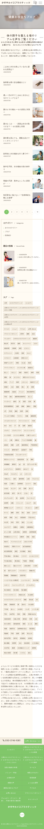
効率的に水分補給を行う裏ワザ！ (16, 153)
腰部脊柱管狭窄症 (20, 397)
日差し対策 (16, 619)
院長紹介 (8, 235)
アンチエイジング (16, 542)
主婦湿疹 (16, 358)
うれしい (13, 373)
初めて (6, 542)
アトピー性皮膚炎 (27, 440)
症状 (29, 402)
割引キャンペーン (9, 460)
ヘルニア (28, 503)
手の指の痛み (8, 561)
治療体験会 (30, 527)
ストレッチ (19, 503)
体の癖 (15, 653)
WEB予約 (12, 614)
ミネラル (22, 653)
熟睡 (25, 600)
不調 (12, 634)
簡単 (18, 614)
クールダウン (30, 585)
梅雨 (24, 624)
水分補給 (22, 551)
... (32, 212)
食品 (23, 522)
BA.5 (10, 426)
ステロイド (7, 358)
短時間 (6, 503)
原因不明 (22, 576)
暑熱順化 (22, 638)
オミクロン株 (21, 368)
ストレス (6, 450)
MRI (35, 503)
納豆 (14, 479)
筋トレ (13, 609)
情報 (17, 363)
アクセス (22, 329)
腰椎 (12, 513)
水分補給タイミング (23, 648)
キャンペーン (27, 344)
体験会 (17, 440)
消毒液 (14, 348)
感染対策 (6, 348)
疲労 (13, 493)
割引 (17, 522)
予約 (5, 614)
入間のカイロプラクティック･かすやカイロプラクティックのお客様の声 (21, 323)
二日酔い (12, 484)
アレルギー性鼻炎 (9, 416)
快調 (5, 484)
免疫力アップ (34, 382)
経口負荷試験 (8, 551)
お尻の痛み (16, 532)
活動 (12, 503)
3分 (37, 600)
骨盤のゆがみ (32, 614)
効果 (21, 411)
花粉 (27, 411)
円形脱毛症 (34, 445)
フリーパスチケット (10, 595)
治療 (17, 406)
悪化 (35, 484)
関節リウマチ (16, 547)
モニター (13, 489)
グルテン (6, 431)
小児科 (35, 566)
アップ (11, 382)
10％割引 (20, 609)
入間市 (22, 334)
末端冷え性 (22, 595)
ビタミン (26, 348)
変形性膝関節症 (8, 406)
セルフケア (7, 527)
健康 (19, 344)
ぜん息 (23, 363)
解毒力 (14, 464)
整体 (32, 460)
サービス (6, 329)
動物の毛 (32, 571)
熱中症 (15, 638)
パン (5, 440)
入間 (5, 303)
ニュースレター (25, 580)
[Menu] (40, 2)
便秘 (5, 605)
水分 (20, 643)
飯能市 (35, 339)
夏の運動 (6, 643)
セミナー (28, 484)
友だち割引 (7, 624)
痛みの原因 (7, 653)
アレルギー (7, 339)
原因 (24, 402)
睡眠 (17, 387)
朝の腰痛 (24, 590)
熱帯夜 (34, 648)
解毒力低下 (15, 450)
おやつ (34, 513)
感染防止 (30, 368)
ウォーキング (31, 498)
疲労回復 (6, 493)
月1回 (10, 411)
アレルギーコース (21, 455)
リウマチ (24, 556)
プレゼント (28, 508)
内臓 (26, 416)
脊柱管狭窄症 (31, 392)
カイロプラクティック (16, 303)
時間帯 (14, 643)
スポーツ (6, 585)
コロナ (35, 344)
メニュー (14, 329)
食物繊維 (6, 464)
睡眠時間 (6, 392)
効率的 (30, 638)
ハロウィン (19, 508)
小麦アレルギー (31, 435)
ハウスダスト (23, 571)
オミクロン (17, 377)
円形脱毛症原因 (8, 455)
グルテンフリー (16, 431)
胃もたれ (29, 634)
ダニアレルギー (8, 498)
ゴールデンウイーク (10, 421)
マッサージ (7, 402)
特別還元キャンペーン (10, 537)
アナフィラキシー (9, 368)
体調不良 (12, 629)
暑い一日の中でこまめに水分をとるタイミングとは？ (16, 97)
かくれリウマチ (33, 556)
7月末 (33, 421)
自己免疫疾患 (27, 547)
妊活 (33, 334)
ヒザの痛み (35, 643)
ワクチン (20, 416)
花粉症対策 (20, 460)
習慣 (32, 387)
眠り (23, 387)
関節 (35, 406)
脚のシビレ (7, 566)
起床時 (22, 498)
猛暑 (24, 426)
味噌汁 (6, 387)
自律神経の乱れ (22, 629)
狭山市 (6, 344)
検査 (12, 445)
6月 (20, 489)
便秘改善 (12, 605)
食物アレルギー (8, 363)
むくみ (30, 624)
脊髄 (11, 518)
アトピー (21, 392)
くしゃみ (29, 522)
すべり (6, 513)
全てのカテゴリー (11, 228)
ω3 (21, 474)
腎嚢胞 (6, 576)
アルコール (35, 479)
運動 (5, 377)
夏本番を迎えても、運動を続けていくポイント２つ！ (16, 139)
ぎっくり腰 (7, 532)
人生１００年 (28, 542)
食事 (32, 373)
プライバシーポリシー (10, 334)
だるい (26, 493)
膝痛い (29, 406)
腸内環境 (21, 479)
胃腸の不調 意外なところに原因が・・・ (16, 182)
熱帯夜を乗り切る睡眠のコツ (14, 82)
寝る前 (31, 600)
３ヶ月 (27, 609)
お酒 (28, 479)
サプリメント (8, 353)
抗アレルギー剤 (31, 464)
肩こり (30, 397)
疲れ (29, 653)
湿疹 (22, 353)
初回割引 (18, 469)
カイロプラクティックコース (12, 600)
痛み (11, 397)
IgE (20, 464)
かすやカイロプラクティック (21, 339)
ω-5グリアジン (8, 469)
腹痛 (17, 634)
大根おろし (7, 479)
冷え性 (6, 522)
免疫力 (26, 373)
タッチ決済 (7, 435)
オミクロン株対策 (18, 435)
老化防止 (6, 547)
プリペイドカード (24, 421)
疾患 (29, 363)
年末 (12, 522)
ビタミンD (28, 474)
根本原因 (26, 643)
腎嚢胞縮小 (14, 576)
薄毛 (30, 450)
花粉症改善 (7, 619)
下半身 (6, 609)
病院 (16, 551)
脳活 (29, 551)
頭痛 (25, 489)
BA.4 (5, 426)
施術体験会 (25, 445)
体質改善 (23, 518)
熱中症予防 (7, 638)
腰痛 (28, 334)
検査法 (15, 527)
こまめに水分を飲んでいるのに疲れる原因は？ (16, 68)
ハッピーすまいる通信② (11, 580)
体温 (37, 373)
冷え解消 (30, 595)
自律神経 (20, 484)
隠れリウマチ (17, 566)
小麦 (11, 440)
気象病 (6, 634)
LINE (36, 619)
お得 (17, 445)
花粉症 (14, 392)
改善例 (25, 532)
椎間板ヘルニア (8, 508)
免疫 (20, 373)
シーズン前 (35, 609)
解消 (14, 402)
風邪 (17, 382)
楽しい (6, 373)
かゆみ (6, 489)
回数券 (22, 537)
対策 (30, 619)
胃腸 (5, 629)
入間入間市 (27, 566)
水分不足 (6, 648)
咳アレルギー (12, 571)
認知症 (6, 445)
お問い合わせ (32, 329)
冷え (16, 518)
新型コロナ (24, 358)
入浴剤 (17, 353)
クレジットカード (29, 431)
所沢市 (13, 344)
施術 (16, 411)
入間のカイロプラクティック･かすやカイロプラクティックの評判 (21, 316)
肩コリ (31, 489)
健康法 (30, 426)
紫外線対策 (16, 624)
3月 (5, 411)
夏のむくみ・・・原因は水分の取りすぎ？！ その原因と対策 (16, 125)
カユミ (29, 353)
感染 (5, 382)
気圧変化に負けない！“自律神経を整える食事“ (17, 196)
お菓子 (36, 508)
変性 (17, 513)
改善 (5, 518)
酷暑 (13, 648)
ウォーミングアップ (18, 585)
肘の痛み (16, 556)
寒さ (23, 513)
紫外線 (25, 619)
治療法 (22, 527)
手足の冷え (31, 518)
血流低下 (24, 450)
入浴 (12, 387)
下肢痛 (25, 561)
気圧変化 (32, 629)
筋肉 (28, 513)
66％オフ (26, 469)
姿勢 (23, 634)
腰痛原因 (33, 416)
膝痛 (22, 406)
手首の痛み (7, 556)
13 (37, 212)
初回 (33, 537)
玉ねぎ (6, 474)
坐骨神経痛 (32, 532)
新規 (28, 537)
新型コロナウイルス (29, 377)
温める (24, 605)
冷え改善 (31, 605)
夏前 (36, 624)
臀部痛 (31, 561)
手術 (5, 397)
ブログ (7, 231)
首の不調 (35, 580)
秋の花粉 (16, 590)
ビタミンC (24, 382)
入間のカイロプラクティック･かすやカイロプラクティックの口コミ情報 (21, 309)
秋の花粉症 (7, 590)
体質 (20, 348)
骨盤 (24, 614)
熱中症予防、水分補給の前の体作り (16, 168)
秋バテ (19, 493)
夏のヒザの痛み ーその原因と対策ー (16, 111)
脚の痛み (17, 561)
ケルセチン (14, 474)
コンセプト (28, 303)
